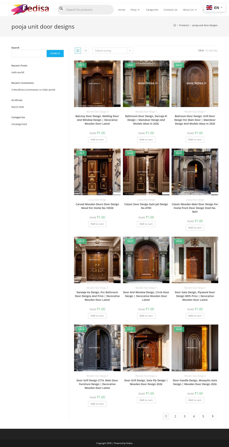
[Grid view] (78, 51)
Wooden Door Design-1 (146, 111)
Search (15, 47)
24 (211, 50)
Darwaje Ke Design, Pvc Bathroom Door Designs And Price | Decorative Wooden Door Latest (97, 296)
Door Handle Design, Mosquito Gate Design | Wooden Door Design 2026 (195, 382)
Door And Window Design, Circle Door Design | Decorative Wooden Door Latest (146, 296)
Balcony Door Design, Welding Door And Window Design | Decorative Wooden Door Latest (97, 119)
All (216, 50)
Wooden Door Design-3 (195, 287)
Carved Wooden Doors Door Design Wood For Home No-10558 (97, 206)
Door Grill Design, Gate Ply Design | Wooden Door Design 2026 (146, 382)
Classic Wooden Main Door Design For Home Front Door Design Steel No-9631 (195, 207)
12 (206, 50)
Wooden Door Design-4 (97, 111)
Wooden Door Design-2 (146, 375)
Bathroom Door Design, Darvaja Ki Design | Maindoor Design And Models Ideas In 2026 (146, 119)
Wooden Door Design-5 (97, 287)
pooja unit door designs (205, 25)
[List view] (86, 51)
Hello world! (17, 72)
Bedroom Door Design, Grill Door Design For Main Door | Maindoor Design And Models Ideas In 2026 (195, 119)
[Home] (175, 25)
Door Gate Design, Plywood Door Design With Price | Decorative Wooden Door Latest (195, 296)
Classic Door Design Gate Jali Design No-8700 (146, 206)
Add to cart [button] (97, 139)
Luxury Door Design (97, 199)
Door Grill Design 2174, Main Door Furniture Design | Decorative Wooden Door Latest (97, 384)
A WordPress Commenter (24, 89)
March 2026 (17, 106)
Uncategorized (19, 124)
